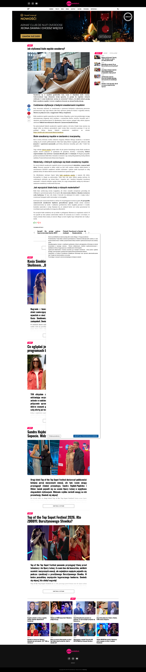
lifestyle (73, 9)
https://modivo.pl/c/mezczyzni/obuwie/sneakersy (48, 132)
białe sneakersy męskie (67, 175)
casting (79, 9)
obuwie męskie (46, 149)
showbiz (51, 9)
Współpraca (94, 9)
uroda (67, 9)
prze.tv (57, 9)
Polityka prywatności (54, 436)
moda (62, 9)
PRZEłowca (86, 9)
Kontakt (73, 663)
